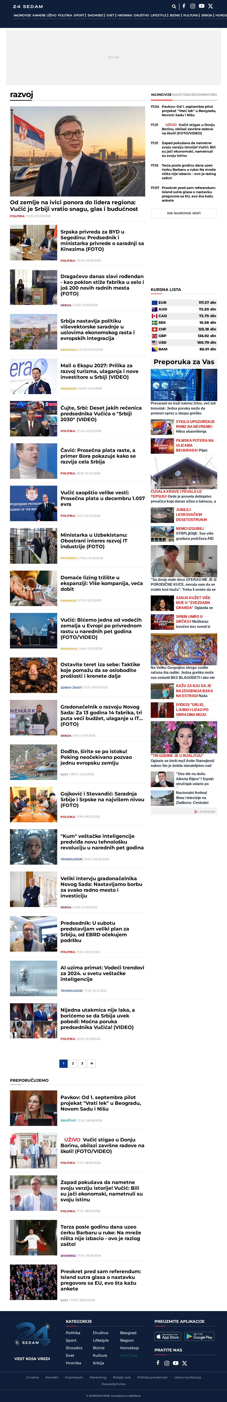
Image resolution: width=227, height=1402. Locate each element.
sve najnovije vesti (184, 213)
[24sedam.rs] (27, 6)
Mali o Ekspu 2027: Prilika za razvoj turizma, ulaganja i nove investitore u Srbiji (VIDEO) (100, 371)
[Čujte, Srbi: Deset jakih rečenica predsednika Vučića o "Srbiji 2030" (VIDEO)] (33, 418)
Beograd (128, 1333)
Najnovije (22, 15)
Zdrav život (71, 687)
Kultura (191, 15)
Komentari (206, 94)
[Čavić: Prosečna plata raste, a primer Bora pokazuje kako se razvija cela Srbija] (33, 461)
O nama (32, 1377)
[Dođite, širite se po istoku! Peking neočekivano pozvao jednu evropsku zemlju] (33, 762)
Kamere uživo (44, 15)
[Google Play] (199, 1336)
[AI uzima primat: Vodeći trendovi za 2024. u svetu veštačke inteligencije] (33, 978)
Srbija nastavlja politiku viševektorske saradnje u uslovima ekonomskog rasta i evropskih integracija (98, 330)
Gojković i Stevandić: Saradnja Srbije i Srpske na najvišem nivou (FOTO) (102, 800)
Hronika (124, 15)
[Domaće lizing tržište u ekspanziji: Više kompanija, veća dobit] (33, 588)
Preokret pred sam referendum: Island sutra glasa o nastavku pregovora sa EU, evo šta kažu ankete (101, 1280)
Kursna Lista (166, 290)
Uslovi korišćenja (187, 1377)
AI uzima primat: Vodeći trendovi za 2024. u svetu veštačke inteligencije (102, 973)
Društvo (141, 15)
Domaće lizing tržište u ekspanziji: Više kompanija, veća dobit (102, 583)
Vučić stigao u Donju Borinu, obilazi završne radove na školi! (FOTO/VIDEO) (103, 1146)
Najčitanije (183, 94)
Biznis (175, 15)
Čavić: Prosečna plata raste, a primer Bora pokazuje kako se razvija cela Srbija (98, 456)
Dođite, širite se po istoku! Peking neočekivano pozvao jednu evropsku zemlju (96, 757)
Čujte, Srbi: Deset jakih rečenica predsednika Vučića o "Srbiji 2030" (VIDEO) (101, 414)
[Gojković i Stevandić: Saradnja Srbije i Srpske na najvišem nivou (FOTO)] (33, 804)
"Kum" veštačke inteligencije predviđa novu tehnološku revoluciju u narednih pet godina (102, 842)
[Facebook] (184, 6)
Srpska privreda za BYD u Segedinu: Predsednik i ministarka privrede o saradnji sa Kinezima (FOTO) (102, 240)
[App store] (168, 1336)
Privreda (69, 350)
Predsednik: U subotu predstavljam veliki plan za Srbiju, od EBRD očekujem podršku (95, 932)
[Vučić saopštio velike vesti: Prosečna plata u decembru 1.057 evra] (33, 503)
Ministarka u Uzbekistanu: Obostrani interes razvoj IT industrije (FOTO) (94, 541)
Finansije (68, 389)
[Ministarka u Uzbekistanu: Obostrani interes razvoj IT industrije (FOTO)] (33, 546)
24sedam (95, 1396)
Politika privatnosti (152, 1377)
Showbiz (96, 15)
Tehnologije (71, 859)
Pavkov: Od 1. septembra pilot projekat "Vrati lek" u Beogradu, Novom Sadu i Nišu (101, 1103)
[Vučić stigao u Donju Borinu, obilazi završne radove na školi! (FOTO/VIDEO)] (33, 1150)
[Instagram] (193, 6)
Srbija (207, 15)
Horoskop (129, 1348)
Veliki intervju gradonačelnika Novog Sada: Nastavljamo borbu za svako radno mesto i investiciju (101, 887)
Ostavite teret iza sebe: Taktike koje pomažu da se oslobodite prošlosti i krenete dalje (100, 670)
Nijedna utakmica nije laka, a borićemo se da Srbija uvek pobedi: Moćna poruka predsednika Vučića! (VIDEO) (98, 1019)
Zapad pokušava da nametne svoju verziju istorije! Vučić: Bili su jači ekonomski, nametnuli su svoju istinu (102, 1191)
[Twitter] (210, 6)
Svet (110, 15)
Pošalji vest (122, 1377)
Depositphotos (113, 1384)
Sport (79, 15)
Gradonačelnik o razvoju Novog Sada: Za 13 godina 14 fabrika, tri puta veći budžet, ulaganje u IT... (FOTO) (102, 715)
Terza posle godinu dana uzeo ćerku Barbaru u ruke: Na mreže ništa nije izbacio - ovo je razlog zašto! (101, 1235)
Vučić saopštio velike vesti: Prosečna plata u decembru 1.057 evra (103, 498)
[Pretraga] (174, 6)
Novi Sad (128, 1356)
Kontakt (51, 1377)
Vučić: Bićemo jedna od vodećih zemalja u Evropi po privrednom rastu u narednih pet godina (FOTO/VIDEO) (101, 628)
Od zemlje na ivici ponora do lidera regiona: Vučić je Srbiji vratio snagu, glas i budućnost (74, 206)
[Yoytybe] (201, 6)
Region (127, 1340)
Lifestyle (159, 15)
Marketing (98, 1377)
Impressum (74, 1377)
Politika (65, 15)
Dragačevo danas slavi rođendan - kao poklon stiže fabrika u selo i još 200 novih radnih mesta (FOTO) (102, 285)
